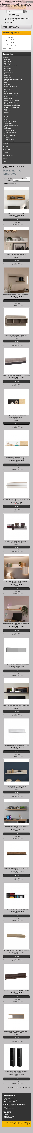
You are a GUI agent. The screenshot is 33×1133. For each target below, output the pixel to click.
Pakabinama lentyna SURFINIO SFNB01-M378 (17, 827)
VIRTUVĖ (5, 144)
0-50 (13, 39)
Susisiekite (7, 1107)
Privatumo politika (9, 1101)
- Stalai (6, 118)
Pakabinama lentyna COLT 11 (16, 214)
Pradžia (7, 20)
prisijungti (16, 18)
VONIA (4, 161)
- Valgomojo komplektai (11, 125)
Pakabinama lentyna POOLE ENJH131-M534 (17, 665)
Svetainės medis (9, 1108)
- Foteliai (6, 74)
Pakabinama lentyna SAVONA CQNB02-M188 (16, 705)
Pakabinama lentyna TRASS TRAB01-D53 (16, 990)
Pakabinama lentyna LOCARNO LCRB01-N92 (16, 375)
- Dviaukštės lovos (9, 72)
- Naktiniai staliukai (9, 102)
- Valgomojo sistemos (10, 127)
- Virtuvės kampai (9, 130)
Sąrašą (9, 178)
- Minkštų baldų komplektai (11, 100)
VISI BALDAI (11, 26)
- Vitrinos (6, 137)
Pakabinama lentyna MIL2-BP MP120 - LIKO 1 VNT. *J (16, 500)
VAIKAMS (5, 152)
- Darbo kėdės (8, 68)
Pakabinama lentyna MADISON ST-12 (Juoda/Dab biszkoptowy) (16, 416)
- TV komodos (8, 123)
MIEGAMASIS (6, 149)
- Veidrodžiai (7, 128)
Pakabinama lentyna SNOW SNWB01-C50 (16, 745)
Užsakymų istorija (9, 1116)
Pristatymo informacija (11, 1100)
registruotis (25, 18)
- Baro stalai (7, 61)
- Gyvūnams (7, 77)
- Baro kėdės (7, 59)
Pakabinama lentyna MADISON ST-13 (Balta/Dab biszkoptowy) (16, 458)
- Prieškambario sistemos (11, 107)
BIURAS (5, 158)
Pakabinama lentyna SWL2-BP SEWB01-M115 (16, 869)
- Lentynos (7, 89)
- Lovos (6, 91)
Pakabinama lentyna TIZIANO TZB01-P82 (16, 950)
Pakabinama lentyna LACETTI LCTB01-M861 (16, 294)
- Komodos (7, 84)
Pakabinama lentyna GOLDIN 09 (16, 254)
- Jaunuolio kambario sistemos (13, 79)
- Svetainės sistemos (10, 121)
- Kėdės (6, 82)
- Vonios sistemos (9, 139)
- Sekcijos (6, 112)
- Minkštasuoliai (8, 97)
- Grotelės (7, 75)
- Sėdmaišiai (7, 111)
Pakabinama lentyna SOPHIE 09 (16, 786)
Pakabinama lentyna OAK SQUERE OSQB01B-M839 (16, 582)
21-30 (14, 45)
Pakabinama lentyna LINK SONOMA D (16, 335)
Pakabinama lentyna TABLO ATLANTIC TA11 (16, 910)
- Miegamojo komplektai (11, 93)
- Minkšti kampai (8, 98)
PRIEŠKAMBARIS (7, 155)
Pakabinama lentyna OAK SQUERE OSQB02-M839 (16, 624)
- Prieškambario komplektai (12, 105)
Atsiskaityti (8, 22)
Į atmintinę (17, 222)
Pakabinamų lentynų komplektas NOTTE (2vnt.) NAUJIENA (16, 1072)
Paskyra (12, 20)
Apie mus (7, 1098)
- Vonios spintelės (9, 141)
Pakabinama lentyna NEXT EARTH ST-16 (16, 541)
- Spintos (6, 116)
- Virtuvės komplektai (10, 132)
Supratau (29, 2)
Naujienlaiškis (8, 1117)
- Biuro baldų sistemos (10, 65)
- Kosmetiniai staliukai (10, 86)
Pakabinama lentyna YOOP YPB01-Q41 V (16, 1031)
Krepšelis (18, 20)
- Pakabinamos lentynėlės (11, 104)
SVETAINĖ (5, 146)
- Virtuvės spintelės (9, 135)
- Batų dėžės (7, 63)
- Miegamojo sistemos (10, 95)
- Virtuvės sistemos (9, 134)
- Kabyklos (7, 81)
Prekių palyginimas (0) (9, 183)
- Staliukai (6, 119)
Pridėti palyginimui (17, 224)
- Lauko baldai (8, 88)
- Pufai (5, 109)
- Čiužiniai (6, 66)
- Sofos (6, 114)
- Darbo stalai (8, 70)
